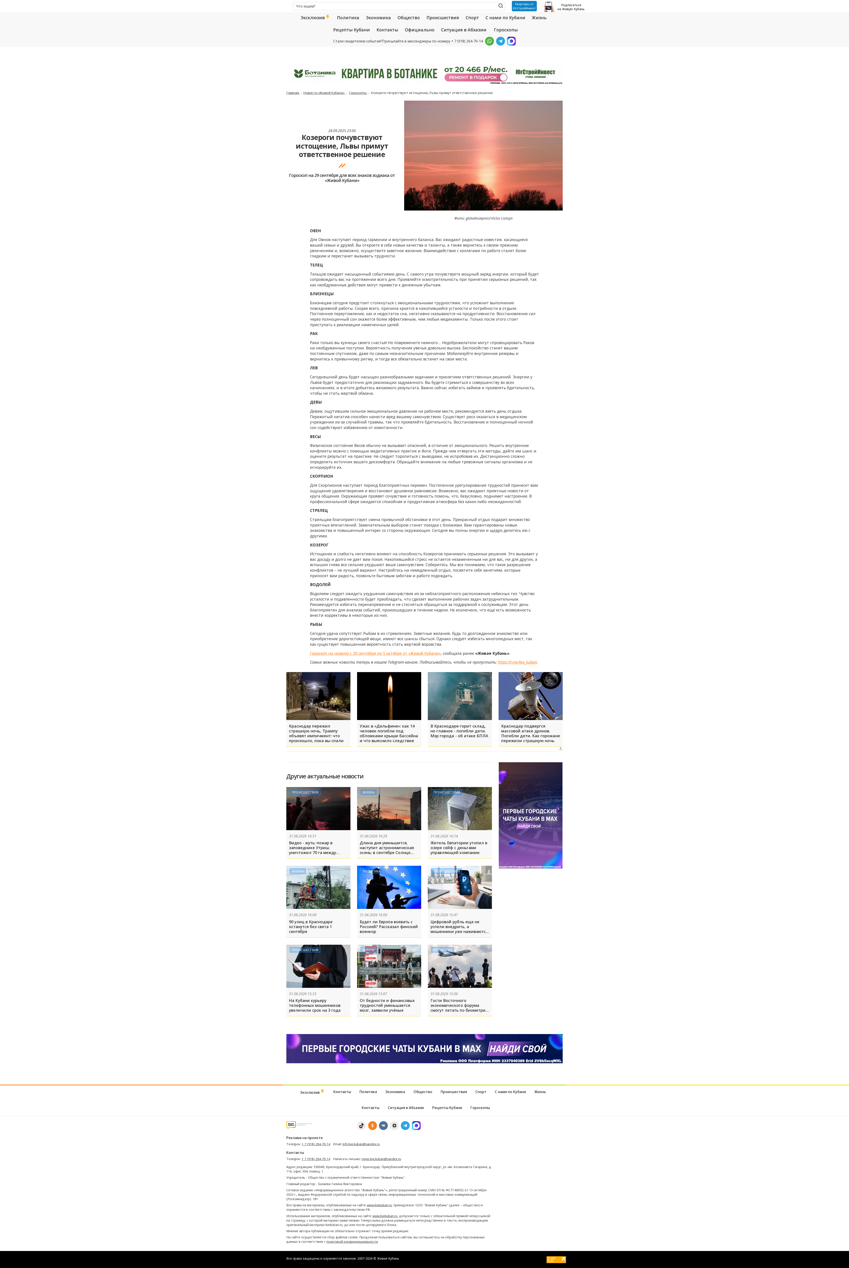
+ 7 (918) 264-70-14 (316, 1144)
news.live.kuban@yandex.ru (381, 1159)
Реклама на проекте (304, 1137)
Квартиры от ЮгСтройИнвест (524, 6)
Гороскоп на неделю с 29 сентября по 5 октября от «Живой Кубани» (375, 653)
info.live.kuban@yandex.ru (361, 1144)
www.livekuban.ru (379, 1205)
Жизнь (539, 18)
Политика (348, 18)
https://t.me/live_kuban (517, 662)
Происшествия (442, 18)
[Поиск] (500, 5)
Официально (419, 30)
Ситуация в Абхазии (463, 30)
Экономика (378, 18)
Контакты (387, 30)
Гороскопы (506, 30)
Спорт (472, 18)
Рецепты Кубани (351, 30)
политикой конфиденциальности (352, 1241)
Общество (409, 18)
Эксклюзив (313, 18)
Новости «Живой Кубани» (324, 92)
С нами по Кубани (505, 18)
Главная (293, 92)
